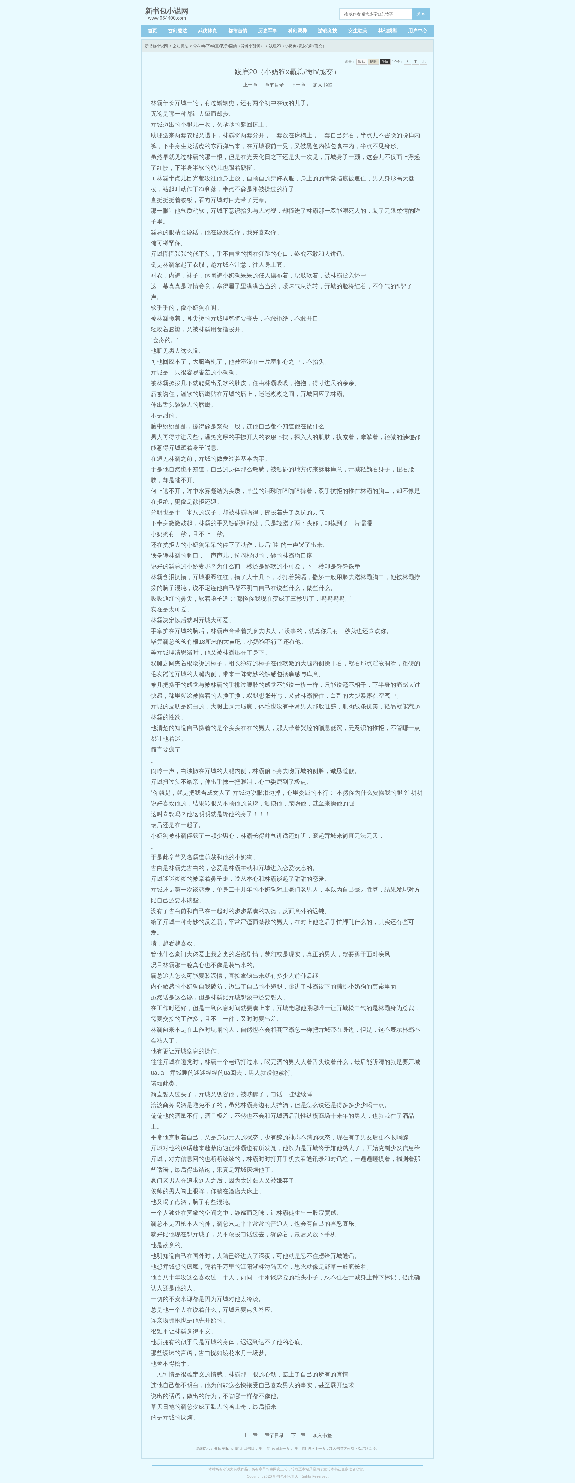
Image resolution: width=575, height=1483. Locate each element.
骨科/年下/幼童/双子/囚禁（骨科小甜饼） (228, 46)
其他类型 (387, 30)
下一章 (298, 84)
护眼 (373, 62)
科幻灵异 (297, 30)
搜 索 (420, 13)
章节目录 (274, 84)
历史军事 (267, 30)
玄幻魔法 (177, 30)
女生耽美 (357, 30)
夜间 (385, 62)
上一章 (250, 84)
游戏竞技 (327, 30)
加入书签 (322, 84)
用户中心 (417, 30)
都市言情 (237, 30)
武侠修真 (207, 30)
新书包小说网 (156, 46)
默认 (361, 62)
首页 (152, 30)
